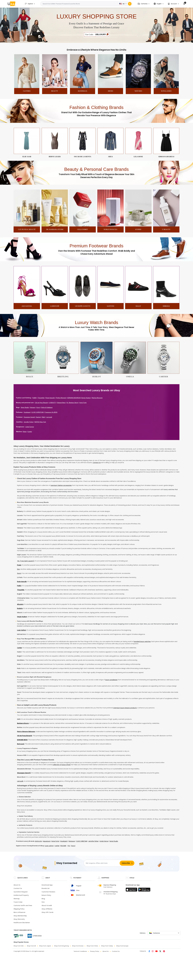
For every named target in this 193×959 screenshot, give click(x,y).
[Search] (129, 4)
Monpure (72, 841)
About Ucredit (47, 905)
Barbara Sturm (23, 723)
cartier (57, 846)
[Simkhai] (166, 303)
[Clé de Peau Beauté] (27, 226)
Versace (32, 407)
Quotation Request (21, 892)
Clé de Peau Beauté (41, 402)
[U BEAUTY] (166, 226)
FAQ (43, 902)
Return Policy (46, 895)
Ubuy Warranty (19, 919)
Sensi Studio (25, 407)
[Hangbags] (82, 88)
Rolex (24, 431)
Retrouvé (20, 744)
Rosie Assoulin (50, 398)
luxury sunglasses (111, 680)
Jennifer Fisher (28, 422)
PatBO (34, 398)
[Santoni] (110, 303)
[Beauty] (54, 88)
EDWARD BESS (22, 740)
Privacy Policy (94, 951)
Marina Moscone (97, 398)
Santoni (38, 417)
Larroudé (49, 417)
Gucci (38, 407)
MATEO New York (40, 422)
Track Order (18, 902)
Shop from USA (19, 946)
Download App (47, 885)
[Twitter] (160, 951)
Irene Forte (83, 402)
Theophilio (41, 398)
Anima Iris (38, 841)
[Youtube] (156, 951)
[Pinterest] (164, 951)
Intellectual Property (21, 895)
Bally (43, 417)
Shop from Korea (77, 946)
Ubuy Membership (20, 916)
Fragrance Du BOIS (51, 412)
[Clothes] (26, 88)
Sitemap (17, 899)
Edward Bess (61, 402)
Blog (43, 899)
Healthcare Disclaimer (22, 923)
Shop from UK (31, 946)
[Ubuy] (12, 4)
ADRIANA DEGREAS (73, 398)
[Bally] (138, 303)
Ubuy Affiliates (47, 909)
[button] (143, 4)
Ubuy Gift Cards (47, 912)
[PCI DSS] (18, 936)
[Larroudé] (55, 303)
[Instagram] (152, 951)
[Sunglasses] (166, 88)
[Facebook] (149, 951)
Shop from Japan (45, 946)
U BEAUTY (52, 402)
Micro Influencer (19, 912)
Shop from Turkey (107, 946)
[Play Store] (144, 890)
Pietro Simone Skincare (26, 732)
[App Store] (132, 890)
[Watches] (138, 88)
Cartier (30, 431)
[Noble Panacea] (110, 226)
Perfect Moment (61, 398)
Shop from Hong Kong (61, 946)
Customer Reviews (48, 892)
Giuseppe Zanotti (29, 417)
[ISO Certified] (33, 936)
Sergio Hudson (86, 398)
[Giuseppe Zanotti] (82, 303)
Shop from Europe (122, 946)
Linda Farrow (29, 427)
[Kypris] (138, 226)
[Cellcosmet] (82, 226)
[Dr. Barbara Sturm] (55, 226)
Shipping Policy (19, 909)
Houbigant (27, 412)
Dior (18, 569)
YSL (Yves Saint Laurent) (25, 561)
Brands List (46, 888)
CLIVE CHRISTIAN (38, 412)
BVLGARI (63, 846)
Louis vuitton (49, 846)
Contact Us (97, 463)
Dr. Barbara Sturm (72, 402)
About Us (17, 885)
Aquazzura (46, 841)
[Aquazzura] (27, 303)
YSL (69, 846)
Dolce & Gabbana (46, 407)
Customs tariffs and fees (23, 905)
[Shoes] (110, 88)
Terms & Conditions (80, 951)
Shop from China (92, 946)
